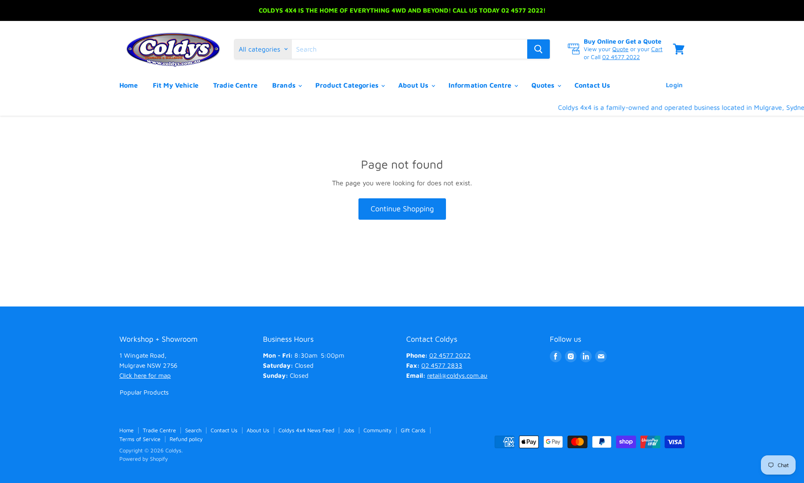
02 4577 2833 (441, 365)
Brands (284, 85)
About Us (414, 85)
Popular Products (144, 392)
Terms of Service (139, 439)
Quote (620, 48)
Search (193, 430)
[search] (409, 49)
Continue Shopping (402, 208)
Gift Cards (413, 430)
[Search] (538, 49)
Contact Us (593, 85)
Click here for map (145, 375)
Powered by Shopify (143, 458)
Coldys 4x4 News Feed (306, 430)
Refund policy (186, 439)
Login (674, 84)
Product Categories (347, 85)
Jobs (348, 430)
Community (377, 430)
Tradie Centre (235, 85)
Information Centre (480, 85)
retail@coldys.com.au (457, 375)
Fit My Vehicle (175, 85)
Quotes (544, 85)
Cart (656, 48)
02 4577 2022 (621, 56)
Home (128, 85)
